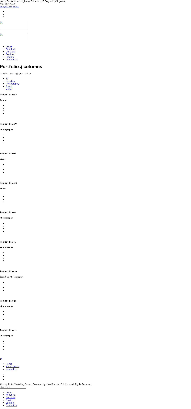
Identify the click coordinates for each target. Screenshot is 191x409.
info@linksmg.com (9, 6)
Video (9, 89)
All (7, 78)
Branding (10, 81)
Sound (9, 86)
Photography (12, 83)
